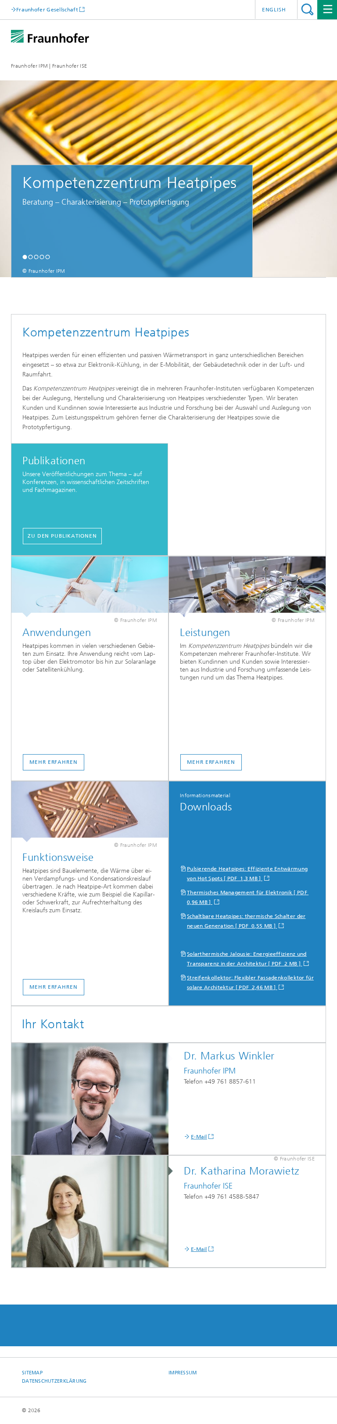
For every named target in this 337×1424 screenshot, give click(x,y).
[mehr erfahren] (89, 587)
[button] (25, 256)
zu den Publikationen (62, 536)
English (274, 10)
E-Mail (199, 1137)
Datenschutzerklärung (54, 1381)
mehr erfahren (53, 762)
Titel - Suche (307, 9)
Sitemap (32, 1373)
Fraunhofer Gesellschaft (47, 9)
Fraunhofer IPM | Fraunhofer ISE (49, 66)
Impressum (182, 1373)
